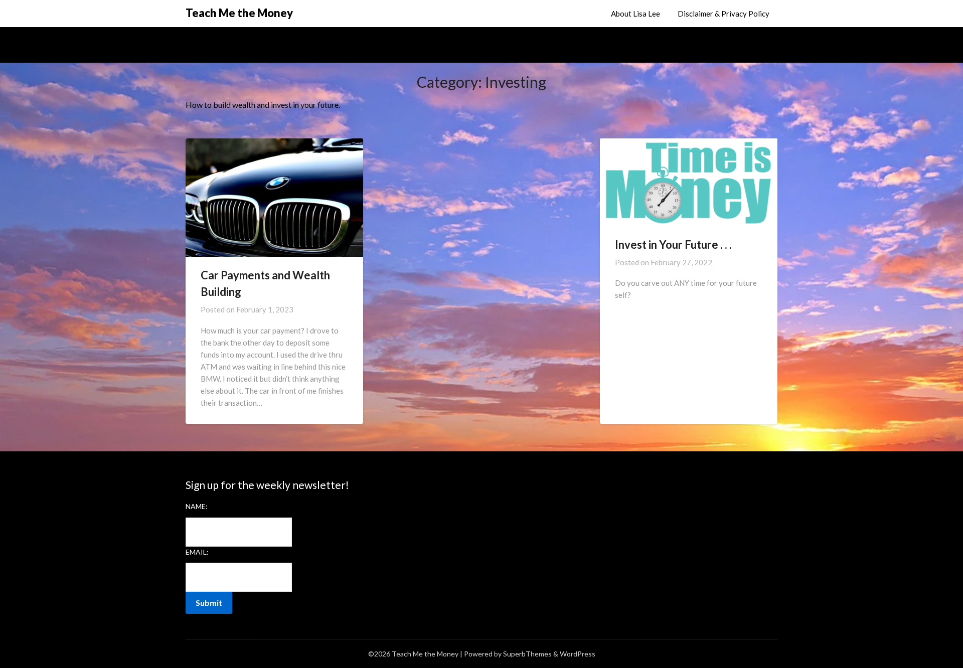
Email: (197, 552)
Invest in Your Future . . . (673, 244)
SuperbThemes (527, 653)
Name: (197, 506)
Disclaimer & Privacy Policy (723, 13)
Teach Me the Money (239, 13)
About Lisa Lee (635, 13)
